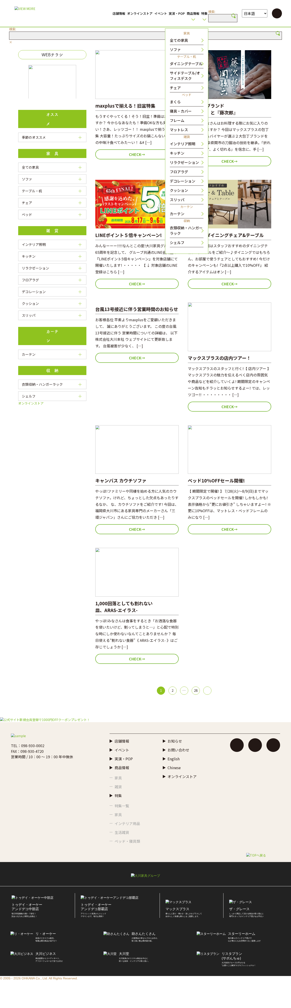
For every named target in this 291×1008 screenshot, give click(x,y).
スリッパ (177, 199)
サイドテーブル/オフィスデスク (185, 75)
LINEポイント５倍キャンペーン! (128, 235)
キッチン (177, 153)
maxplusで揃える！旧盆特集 (125, 105)
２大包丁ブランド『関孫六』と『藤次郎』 (213, 109)
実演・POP (177, 13)
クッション (179, 190)
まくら (175, 101)
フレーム (177, 120)
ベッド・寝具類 (127, 841)
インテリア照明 (182, 143)
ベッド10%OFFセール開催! (216, 480)
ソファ (175, 49)
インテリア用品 (127, 823)
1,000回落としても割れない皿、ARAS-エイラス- (124, 606)
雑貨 (118, 786)
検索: (211, 11)
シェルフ (177, 242)
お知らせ (175, 741)
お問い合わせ (178, 750)
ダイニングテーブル (186, 63)
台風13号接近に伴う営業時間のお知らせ (136, 309)
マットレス (179, 129)
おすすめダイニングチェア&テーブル (226, 235)
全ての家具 (179, 40)
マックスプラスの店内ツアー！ (219, 358)
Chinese (174, 767)
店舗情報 (119, 13)
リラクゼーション (184, 162)
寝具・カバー (181, 111)
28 (196, 690)
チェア (175, 87)
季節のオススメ (34, 137)
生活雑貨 (122, 832)
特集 (204, 13)
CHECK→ (137, 154)
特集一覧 (122, 805)
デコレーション (182, 181)
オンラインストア (140, 13)
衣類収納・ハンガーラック (186, 230)
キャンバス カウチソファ (120, 480)
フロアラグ (179, 171)
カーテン (177, 213)
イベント (160, 13)
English (174, 758)
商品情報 (193, 13)
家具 (118, 778)
